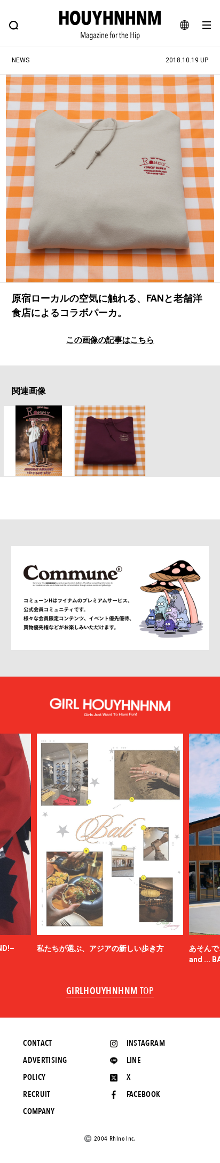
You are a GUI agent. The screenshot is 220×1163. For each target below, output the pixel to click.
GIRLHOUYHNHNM (110, 991)
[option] (110, 844)
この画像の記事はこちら (110, 340)
